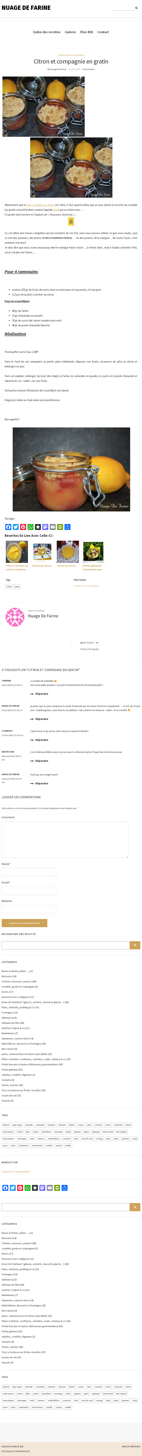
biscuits (62, 1125)
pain (108, 1138)
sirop (135, 1138)
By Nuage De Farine (57, 69)
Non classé (8, 1048)
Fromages (7, 1012)
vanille (49, 1145)
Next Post (89, 646)
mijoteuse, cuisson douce (16, 1038)
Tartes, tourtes (10, 1085)
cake (89, 1125)
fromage (58, 1131)
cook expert (8, 1131)
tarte (13, 1145)
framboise (46, 1131)
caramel (98, 1125)
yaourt (59, 1145)
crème (20, 1131)
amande (29, 1125)
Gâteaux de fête (11, 1023)
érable (68, 1145)
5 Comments (88, 69)
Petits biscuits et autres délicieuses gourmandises (30, 1064)
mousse (41, 1138)
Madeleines (8, 1033)
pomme (125, 1138)
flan (28, 1131)
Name (6, 863)
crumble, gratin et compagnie (71, 55)
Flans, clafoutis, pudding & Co (18, 1007)
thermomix (37, 1145)
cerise (108, 1125)
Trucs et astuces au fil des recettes (21, 1090)
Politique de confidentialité (16, 1451)
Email (6, 882)
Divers (5, 991)
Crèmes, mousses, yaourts (17, 981)
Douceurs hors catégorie (15, 997)
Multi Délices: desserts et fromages (21, 1043)
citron (9, 586)
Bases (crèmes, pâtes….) (16, 971)
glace (86, 1131)
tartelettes (24, 1145)
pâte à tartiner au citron (40, 205)
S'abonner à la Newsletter (16, 1171)
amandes (40, 1125)
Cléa (55, 209)
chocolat (118, 1125)
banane (51, 1125)
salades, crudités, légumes (17, 1074)
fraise (35, 1131)
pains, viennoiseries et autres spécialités (24, 1054)
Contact (103, 32)
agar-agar (17, 1125)
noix (76, 1138)
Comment (8, 817)
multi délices (54, 1138)
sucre (5, 1145)
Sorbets (6, 1080)
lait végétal (121, 1131)
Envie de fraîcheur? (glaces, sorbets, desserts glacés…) (33, 1002)
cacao (80, 1125)
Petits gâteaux (10, 1069)
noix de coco (87, 1138)
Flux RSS (86, 32)
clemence (7, 731)
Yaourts (6, 1100)
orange (99, 1138)
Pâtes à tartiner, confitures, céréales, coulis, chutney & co (34, 1059)
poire (116, 1138)
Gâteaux (6, 1017)
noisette (67, 1138)
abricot (6, 1125)
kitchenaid (108, 1131)
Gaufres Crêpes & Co (13, 1028)
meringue (22, 1138)
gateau (77, 1131)
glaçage (95, 1131)
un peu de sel (9, 1095)
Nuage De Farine (26, 7)
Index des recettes (46, 32)
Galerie (70, 32)
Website (7, 900)
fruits (17, 586)
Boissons (7, 976)
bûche (72, 1125)
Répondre (42, 694)
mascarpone (8, 1138)
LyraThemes (135, 1446)
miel (32, 1138)
